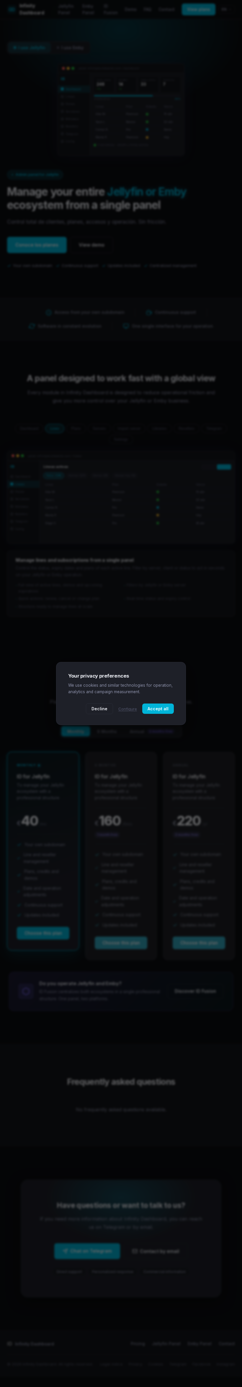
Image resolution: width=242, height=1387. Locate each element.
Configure (127, 708)
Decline (99, 708)
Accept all (158, 708)
